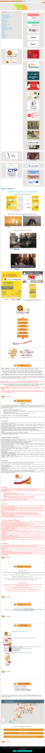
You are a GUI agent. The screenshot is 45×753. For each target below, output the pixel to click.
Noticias (2, 31)
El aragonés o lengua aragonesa (6, 16)
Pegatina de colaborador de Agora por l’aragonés (25, 638)
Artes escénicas (4, 26)
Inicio (2, 14)
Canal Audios (3, 37)
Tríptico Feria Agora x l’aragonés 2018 (22, 652)
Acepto (14, 750)
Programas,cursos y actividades (6, 29)
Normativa (3, 19)
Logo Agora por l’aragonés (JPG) (22, 631)
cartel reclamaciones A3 (16, 649)
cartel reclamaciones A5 (16, 651)
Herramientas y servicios (5, 24)
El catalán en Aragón (4, 18)
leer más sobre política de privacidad (25, 750)
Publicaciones (3, 30)
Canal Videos (3, 36)
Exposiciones (3, 25)
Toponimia (3, 32)
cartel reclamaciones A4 (16, 650)
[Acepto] (43, 749)
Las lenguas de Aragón (5, 15)
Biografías (3, 34)
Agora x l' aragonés (4, 35)
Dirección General (4, 20)
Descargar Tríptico (26, 299)
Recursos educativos (5, 21)
